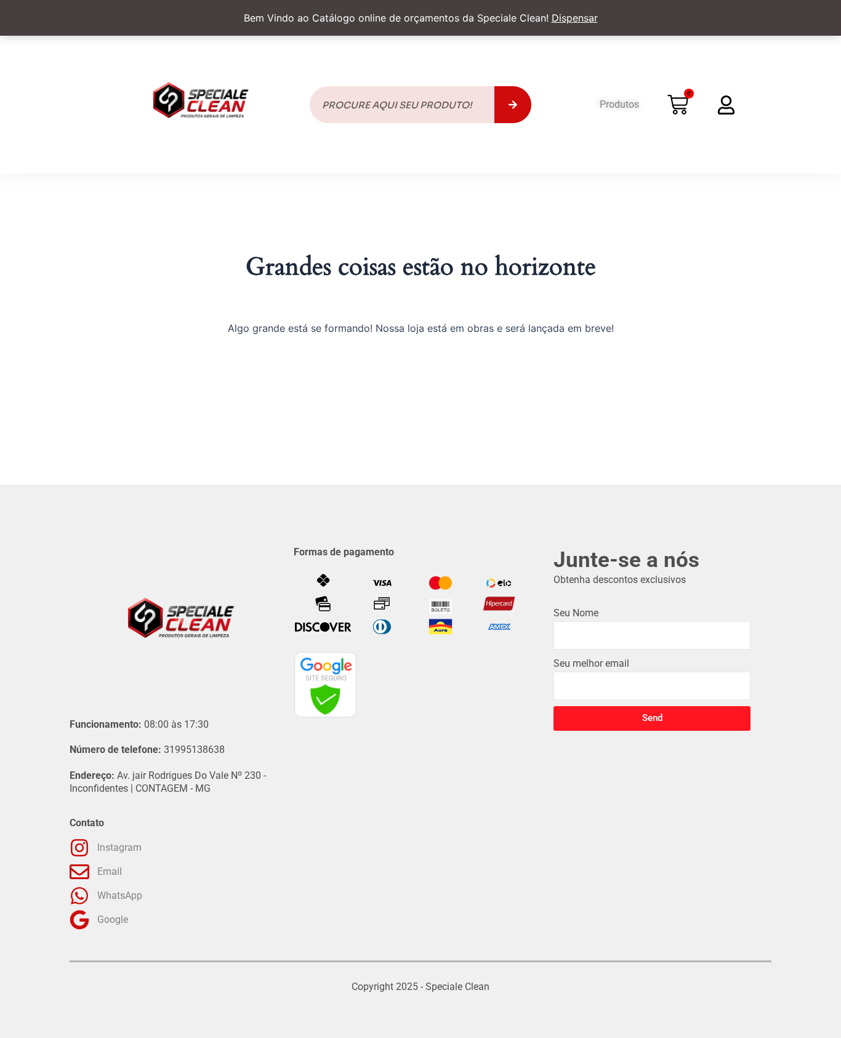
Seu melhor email (591, 663)
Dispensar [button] (575, 18)
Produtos (619, 104)
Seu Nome (575, 613)
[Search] (512, 104)
